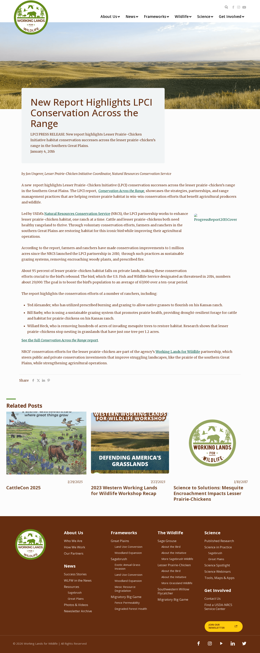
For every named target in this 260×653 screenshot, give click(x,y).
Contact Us (212, 598)
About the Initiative (173, 553)
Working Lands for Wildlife (178, 352)
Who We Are (73, 541)
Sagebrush (75, 592)
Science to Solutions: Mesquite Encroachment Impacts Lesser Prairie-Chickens (208, 493)
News (70, 566)
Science (212, 532)
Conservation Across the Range (121, 191)
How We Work (74, 547)
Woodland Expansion (128, 553)
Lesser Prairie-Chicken (174, 565)
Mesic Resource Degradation (125, 588)
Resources (71, 586)
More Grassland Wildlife (176, 583)
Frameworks (124, 532)
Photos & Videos (76, 605)
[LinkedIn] (233, 645)
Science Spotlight (217, 565)
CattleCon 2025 (23, 487)
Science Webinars (217, 571)
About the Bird (170, 547)
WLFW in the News (78, 580)
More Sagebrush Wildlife (177, 559)
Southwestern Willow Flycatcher (173, 591)
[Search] (226, 7)
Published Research (219, 541)
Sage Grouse (167, 541)
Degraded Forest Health (131, 609)
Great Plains (76, 598)
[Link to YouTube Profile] (244, 7)
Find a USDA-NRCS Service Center (218, 607)
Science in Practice (218, 547)
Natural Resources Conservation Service (77, 214)
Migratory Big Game (126, 597)
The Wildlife (170, 532)
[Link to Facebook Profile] (233, 7)
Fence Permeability (127, 602)
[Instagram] (238, 7)
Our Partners (73, 553)
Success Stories (75, 574)
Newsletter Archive (78, 611)
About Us (73, 532)
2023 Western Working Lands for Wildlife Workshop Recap (124, 490)
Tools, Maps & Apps (219, 578)
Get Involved (217, 590)
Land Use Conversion (128, 547)
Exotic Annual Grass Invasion (127, 566)
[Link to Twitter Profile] (244, 645)
